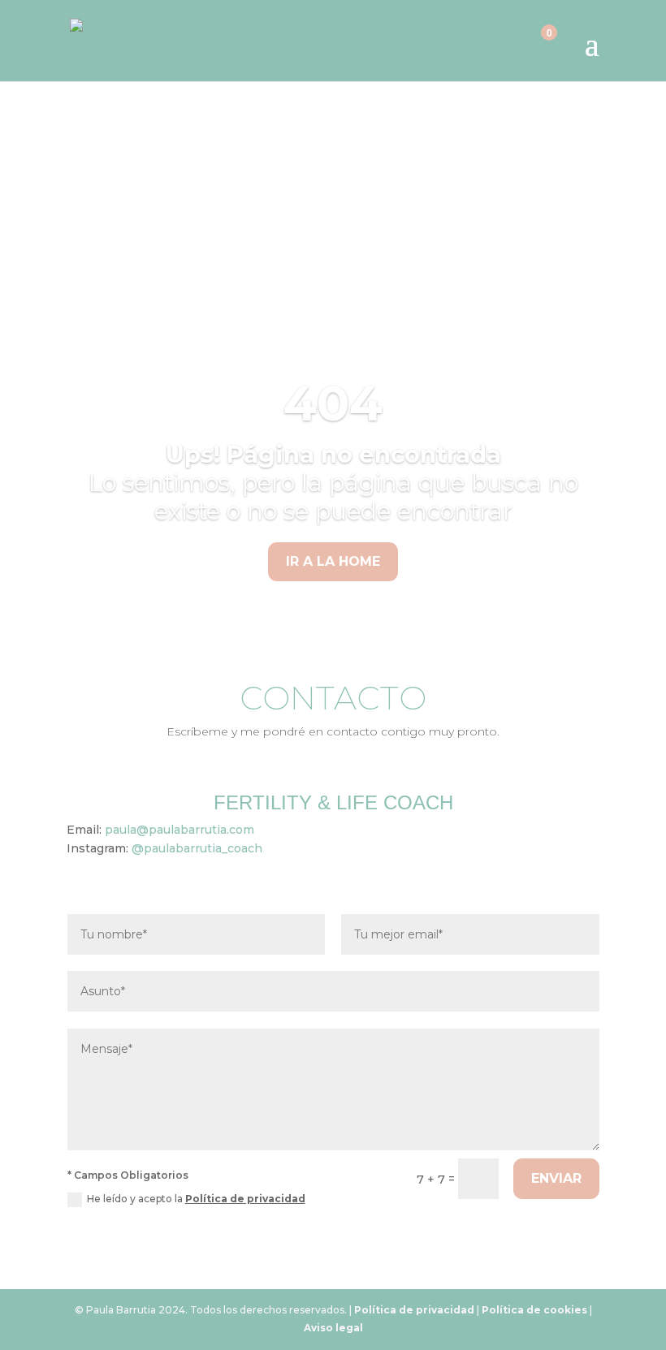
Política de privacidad (245, 1199)
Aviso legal (333, 1328)
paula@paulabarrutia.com (179, 829)
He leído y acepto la (196, 1199)
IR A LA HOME (333, 561)
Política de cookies (534, 1310)
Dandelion (338, 233)
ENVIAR (556, 1178)
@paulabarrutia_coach (197, 848)
